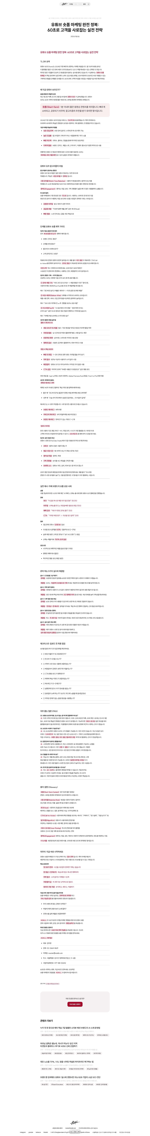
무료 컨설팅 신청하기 (75, 1004)
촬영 (84, 4)
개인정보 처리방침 (124, 1132)
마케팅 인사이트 (55, 18)
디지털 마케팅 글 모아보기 (52, 983)
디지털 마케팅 (63, 18)
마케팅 (71, 4)
